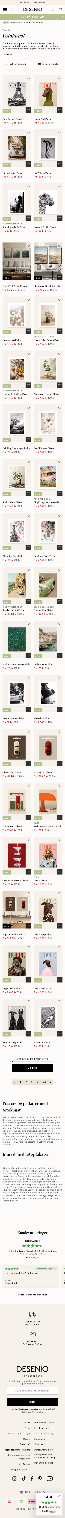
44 (44, 1082)
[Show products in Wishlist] (53, 9)
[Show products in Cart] (60, 9)
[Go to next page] (50, 1082)
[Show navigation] (4, 9)
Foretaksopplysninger (19, 1433)
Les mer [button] (7, 54)
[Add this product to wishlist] (28, 78)
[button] (49, 1504)
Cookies (38, 1444)
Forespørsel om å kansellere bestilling (45, 1456)
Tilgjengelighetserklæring (17, 1449)
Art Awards (25, 1464)
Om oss (27, 1422)
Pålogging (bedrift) (21, 1469)
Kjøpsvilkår (40, 1439)
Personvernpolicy (30, 1409)
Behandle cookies (43, 1462)
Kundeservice (41, 1428)
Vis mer (32, 1068)
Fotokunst (37, 22)
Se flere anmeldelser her (32, 1294)
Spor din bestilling (43, 1433)
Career (27, 1439)
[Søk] (11, 9)
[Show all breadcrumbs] (6, 22)
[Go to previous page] (15, 1082)
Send (32, 1402)
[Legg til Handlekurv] (28, 110)
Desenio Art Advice (44, 1422)
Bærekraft (25, 1444)
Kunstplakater (20, 22)
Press (28, 1428)
